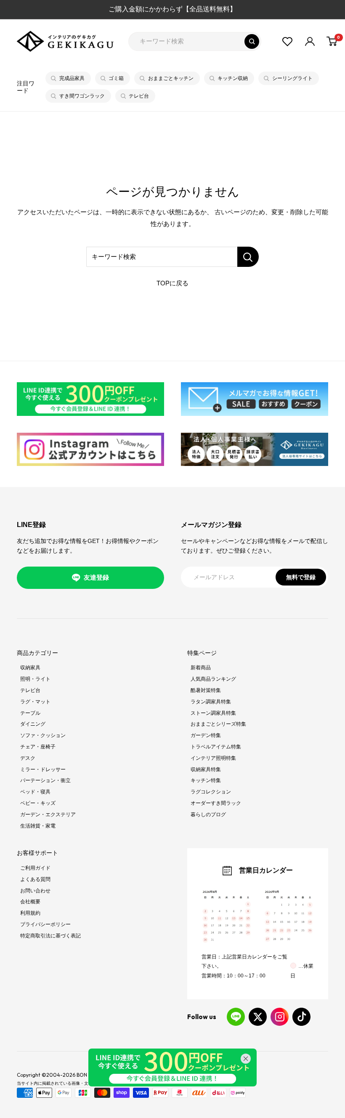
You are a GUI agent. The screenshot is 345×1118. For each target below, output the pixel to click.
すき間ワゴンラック (82, 96)
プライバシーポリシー (45, 924)
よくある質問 (35, 879)
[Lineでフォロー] (236, 1017)
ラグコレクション (211, 792)
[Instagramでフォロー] (280, 1017)
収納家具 (30, 668)
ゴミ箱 (116, 78)
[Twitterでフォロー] (258, 1017)
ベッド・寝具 (35, 792)
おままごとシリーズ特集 (218, 724)
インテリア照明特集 (213, 758)
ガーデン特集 (206, 735)
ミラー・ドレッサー (43, 769)
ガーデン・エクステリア (48, 814)
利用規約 (30, 913)
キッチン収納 (233, 78)
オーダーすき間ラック (216, 803)
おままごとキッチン (171, 78)
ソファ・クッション (43, 735)
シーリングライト (292, 78)
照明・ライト (35, 679)
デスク (27, 758)
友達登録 (96, 577)
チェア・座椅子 (38, 747)
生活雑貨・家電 (38, 826)
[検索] (251, 41)
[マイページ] (310, 41)
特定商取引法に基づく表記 (50, 936)
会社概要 (30, 902)
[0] (332, 41)
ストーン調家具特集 (213, 713)
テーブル (30, 713)
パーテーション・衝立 (45, 780)
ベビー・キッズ (38, 803)
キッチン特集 (206, 780)
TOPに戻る (172, 283)
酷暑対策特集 (206, 690)
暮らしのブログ (208, 814)
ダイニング (32, 724)
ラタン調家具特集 (211, 702)
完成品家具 (72, 78)
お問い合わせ (35, 891)
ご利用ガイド (35, 868)
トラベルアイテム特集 (216, 747)
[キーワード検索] (248, 257)
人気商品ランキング (213, 679)
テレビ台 (139, 96)
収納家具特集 (206, 769)
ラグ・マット (35, 702)
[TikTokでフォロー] (301, 1017)
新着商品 (201, 668)
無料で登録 (301, 577)
